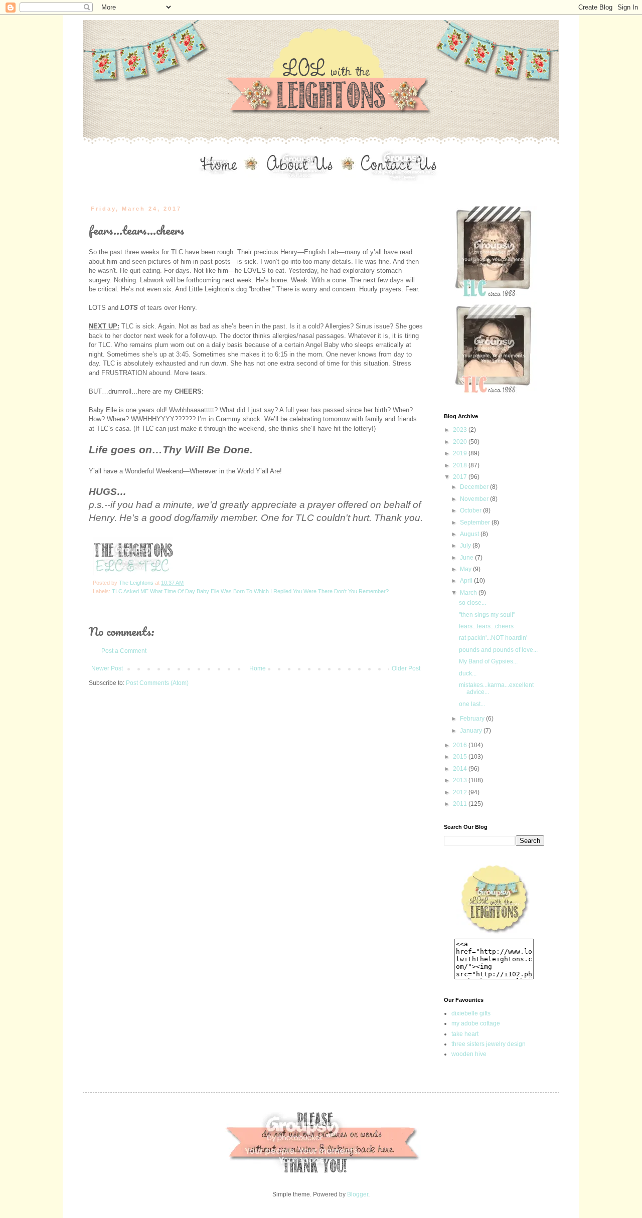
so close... (472, 602)
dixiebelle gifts (471, 1013)
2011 (460, 803)
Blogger (357, 1194)
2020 (460, 441)
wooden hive (469, 1054)
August (470, 534)
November (475, 498)
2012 (460, 792)
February (473, 718)
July (466, 545)
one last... (472, 704)
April (467, 580)
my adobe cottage (475, 1023)
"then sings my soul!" (487, 614)
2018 (460, 465)
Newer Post (107, 668)
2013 (460, 780)
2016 (460, 745)
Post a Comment (123, 650)
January (472, 730)
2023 (460, 429)
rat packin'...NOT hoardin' (493, 637)
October (471, 510)
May (466, 569)
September (476, 522)
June (467, 557)
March (469, 592)
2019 (460, 453)
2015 (460, 756)
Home (257, 668)
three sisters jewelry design (488, 1044)
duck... (467, 673)
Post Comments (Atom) (157, 682)
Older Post (406, 668)
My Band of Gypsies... (488, 661)
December (475, 486)
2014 (460, 768)
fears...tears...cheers (486, 626)
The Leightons (137, 583)
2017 (460, 476)
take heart (464, 1033)
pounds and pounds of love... (498, 649)
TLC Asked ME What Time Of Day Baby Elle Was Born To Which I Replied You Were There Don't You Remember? (250, 591)
